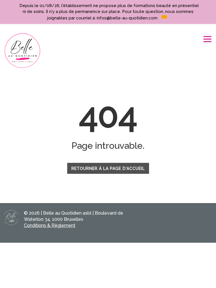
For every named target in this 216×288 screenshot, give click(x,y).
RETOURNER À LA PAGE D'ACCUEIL (108, 168)
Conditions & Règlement (49, 225)
